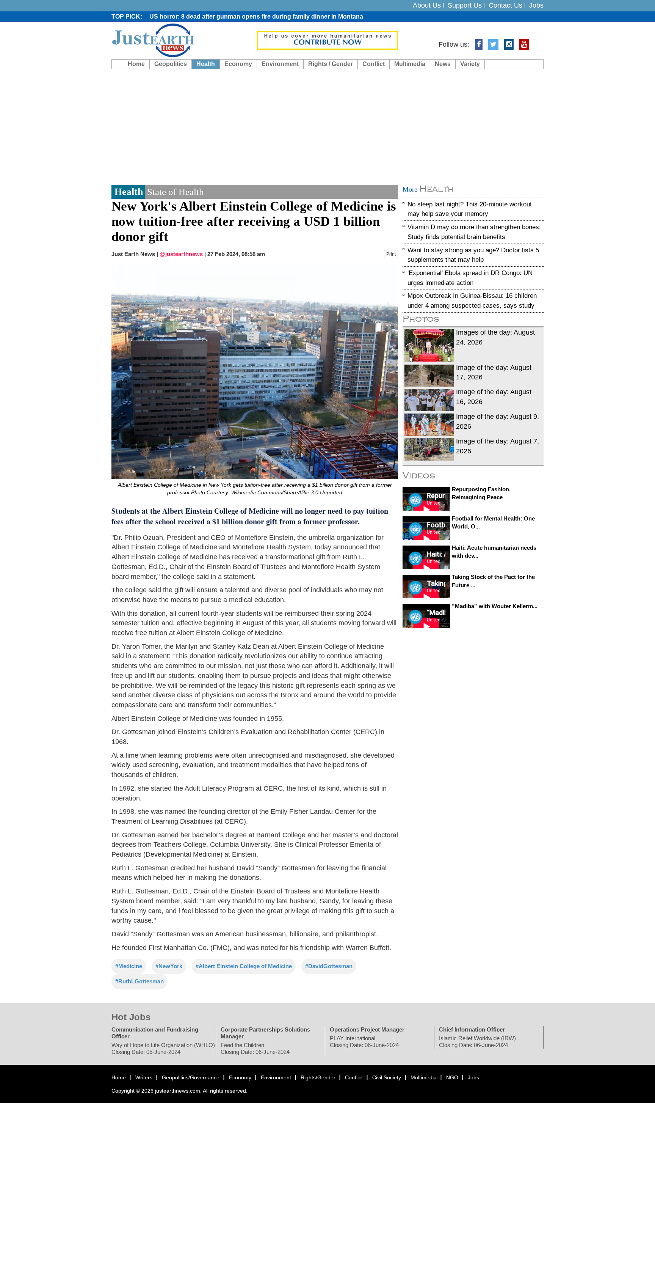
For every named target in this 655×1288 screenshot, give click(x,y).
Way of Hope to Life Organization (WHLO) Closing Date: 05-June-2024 (163, 1048)
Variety (470, 64)
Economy (238, 64)
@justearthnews (181, 254)
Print (391, 254)
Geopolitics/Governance (190, 1077)
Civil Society (386, 1077)
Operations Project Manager (367, 1029)
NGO (452, 1077)
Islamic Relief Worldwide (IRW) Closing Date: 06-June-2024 (477, 1041)
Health (205, 64)
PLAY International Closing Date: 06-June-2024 (364, 1041)
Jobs (536, 5)
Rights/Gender (318, 1077)
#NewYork (168, 966)
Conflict (373, 64)
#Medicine (128, 966)
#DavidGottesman (329, 966)
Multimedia (409, 64)
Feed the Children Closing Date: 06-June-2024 (255, 1048)
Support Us (465, 5)
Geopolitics (170, 64)
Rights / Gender (330, 64)
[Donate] (327, 40)
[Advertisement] (327, 126)
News (443, 64)
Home (136, 64)
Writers (143, 1077)
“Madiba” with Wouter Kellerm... (494, 606)
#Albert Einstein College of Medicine (244, 966)
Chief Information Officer (472, 1029)
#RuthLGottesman (139, 981)
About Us (427, 5)
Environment (280, 64)
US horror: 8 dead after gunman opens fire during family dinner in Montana (256, 16)
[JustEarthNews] (152, 40)
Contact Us (505, 5)
